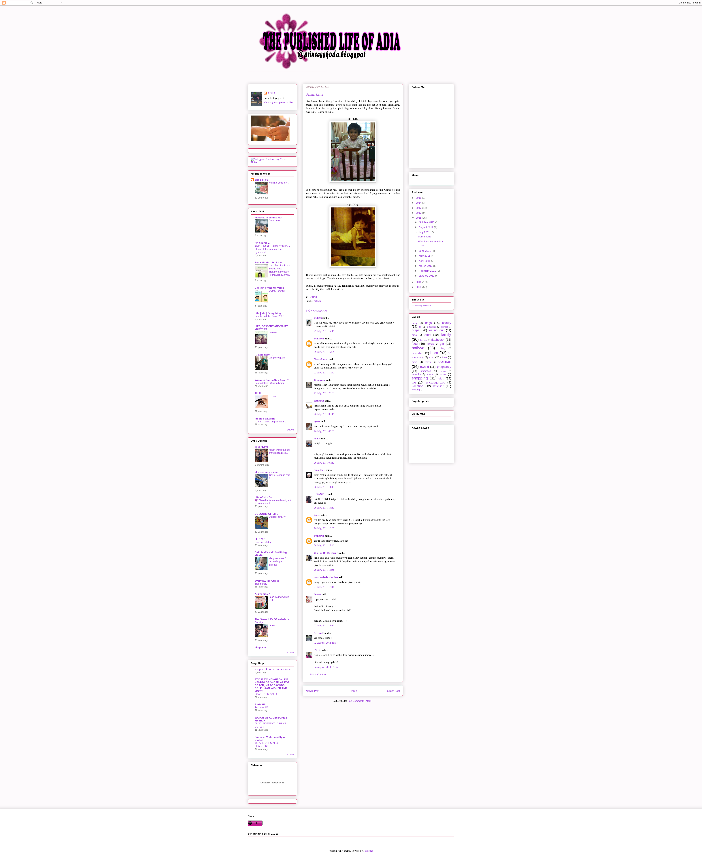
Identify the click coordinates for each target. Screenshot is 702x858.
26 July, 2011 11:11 (324, 487)
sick (441, 378)
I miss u (273, 625)
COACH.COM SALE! (266, 694)
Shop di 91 (261, 179)
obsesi (272, 396)
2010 (419, 282)
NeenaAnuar (321, 359)
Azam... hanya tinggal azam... (271, 421)
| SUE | (317, 650)
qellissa (318, 318)
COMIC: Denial (277, 290)
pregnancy (444, 366)
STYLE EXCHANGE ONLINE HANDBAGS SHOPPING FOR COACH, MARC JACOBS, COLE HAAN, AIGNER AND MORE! (272, 685)
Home (353, 691)
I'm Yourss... (262, 242)
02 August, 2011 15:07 (326, 642)
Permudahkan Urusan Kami (269, 383)
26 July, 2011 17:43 (324, 545)
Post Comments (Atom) (360, 700)
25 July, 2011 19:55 (324, 372)
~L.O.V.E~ (261, 539)
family (446, 334)
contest (444, 327)
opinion (444, 361)
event (427, 335)
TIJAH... (259, 393)
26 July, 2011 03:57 (324, 431)
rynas (317, 421)
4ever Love (261, 446)
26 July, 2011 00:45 (324, 414)
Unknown (319, 338)
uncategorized (435, 382)
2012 (419, 212)
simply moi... (262, 647)
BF (420, 327)
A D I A (271, 93)
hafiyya (317, 301)
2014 (419, 202)
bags (428, 323)
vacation (417, 386)
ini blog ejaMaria (265, 418)
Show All (290, 430)
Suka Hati (319, 470)
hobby (442, 348)
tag (414, 382)
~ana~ (317, 438)
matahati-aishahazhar (326, 577)
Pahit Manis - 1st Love (268, 262)
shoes (442, 374)
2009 (419, 287)
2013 (419, 207)
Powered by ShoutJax (421, 306)
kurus (317, 515)
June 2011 (425, 250)
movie (428, 362)
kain (444, 357)
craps (415, 330)
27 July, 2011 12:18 (324, 587)
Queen (317, 594)
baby (414, 323)
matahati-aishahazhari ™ (270, 217)
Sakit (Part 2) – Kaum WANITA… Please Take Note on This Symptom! (272, 249)
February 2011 (428, 270)
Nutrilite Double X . (279, 182)
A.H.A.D (319, 633)
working (416, 389)
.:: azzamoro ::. (264, 354)
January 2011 (427, 275)
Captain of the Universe (269, 287)
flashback (437, 339)
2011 (419, 217)
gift (442, 343)
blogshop (431, 327)
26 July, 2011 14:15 (324, 507)
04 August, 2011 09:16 (326, 667)
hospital (417, 353)
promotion (425, 371)
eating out (436, 330)
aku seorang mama (266, 471)
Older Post (393, 691)
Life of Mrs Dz (263, 497)
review (443, 371)
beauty (446, 323)
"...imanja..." (262, 593)
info (431, 357)
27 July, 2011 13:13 (324, 625)
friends (430, 344)
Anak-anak (274, 220)
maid (414, 361)
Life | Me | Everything (268, 313)
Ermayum (319, 380)
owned (424, 366)
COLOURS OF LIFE (266, 513)
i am (434, 353)
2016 (419, 197)
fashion (423, 340)
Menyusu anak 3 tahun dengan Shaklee (277, 561)
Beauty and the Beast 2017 (269, 316)
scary (430, 374)
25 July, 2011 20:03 (324, 393)
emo (414, 334)
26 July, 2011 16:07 (324, 528)
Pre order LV (261, 707)
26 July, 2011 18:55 (324, 569)
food (415, 343)
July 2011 (425, 232)
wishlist (438, 386)
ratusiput (319, 400)
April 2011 (425, 260)
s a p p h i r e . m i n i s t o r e (272, 669)
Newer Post (312, 691)
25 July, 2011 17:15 (324, 331)
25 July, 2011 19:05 (324, 352)
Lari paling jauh (277, 357)
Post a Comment (318, 674)
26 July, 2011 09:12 (324, 462)
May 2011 (425, 255)
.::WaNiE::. (320, 494)
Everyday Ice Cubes (267, 580)
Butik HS (260, 704)
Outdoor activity (277, 516)
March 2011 (426, 265)
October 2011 (427, 222)
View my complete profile (278, 102)
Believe (273, 332)
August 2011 (426, 227)
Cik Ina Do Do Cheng (326, 553)
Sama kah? (424, 236)
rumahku (416, 374)
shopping (420, 378)
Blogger (369, 850)
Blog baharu (261, 583)
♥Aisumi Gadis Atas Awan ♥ (272, 380)
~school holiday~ (264, 542)
